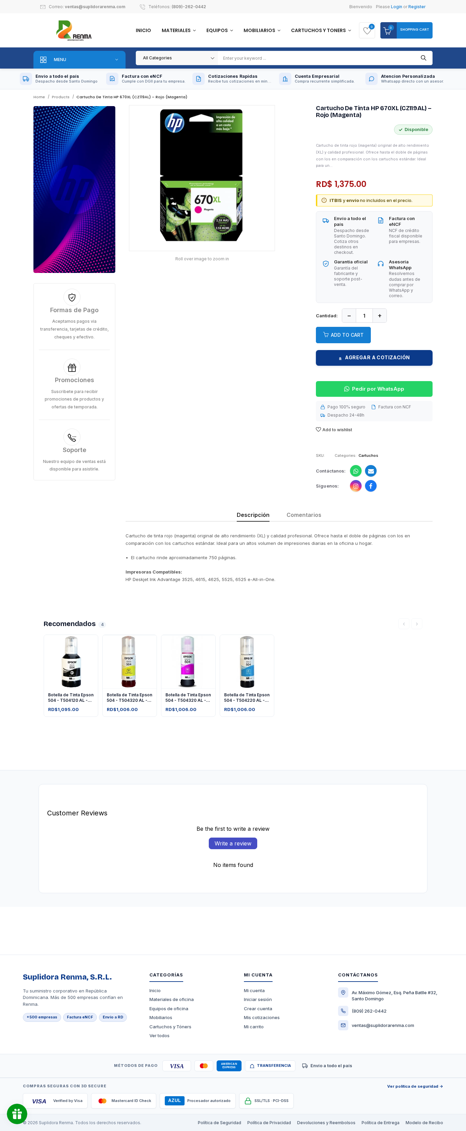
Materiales (177, 30)
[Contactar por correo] (371, 471)
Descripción (253, 515)
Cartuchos (368, 455)
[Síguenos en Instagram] (356, 486)
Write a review (233, 843)
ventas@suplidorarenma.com (95, 6)
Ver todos (159, 1035)
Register (417, 6)
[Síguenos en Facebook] (371, 486)
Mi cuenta (254, 990)
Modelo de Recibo (424, 1122)
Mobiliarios (260, 30)
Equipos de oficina (168, 1008)
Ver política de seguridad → (415, 1086)
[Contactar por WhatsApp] (356, 471)
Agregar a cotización (374, 357)
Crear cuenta (258, 1008)
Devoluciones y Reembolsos (326, 1122)
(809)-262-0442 (189, 6)
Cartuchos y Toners (319, 30)
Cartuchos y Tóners (170, 1026)
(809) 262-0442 (369, 1011)
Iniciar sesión (258, 999)
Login (396, 6)
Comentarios (304, 515)
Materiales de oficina (171, 999)
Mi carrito (254, 1026)
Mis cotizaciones (262, 1017)
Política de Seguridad (219, 1122)
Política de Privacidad (269, 1122)
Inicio (143, 30)
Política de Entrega (380, 1122)
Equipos (217, 30)
